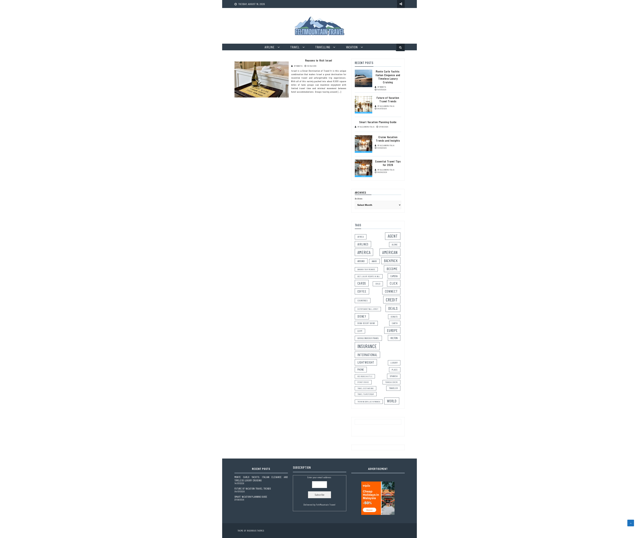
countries (362, 300)
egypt (360, 331)
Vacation (352, 47)
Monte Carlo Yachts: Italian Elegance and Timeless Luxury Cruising (388, 76)
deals (393, 308)
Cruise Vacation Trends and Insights (388, 138)
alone (395, 244)
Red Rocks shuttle (364, 376)
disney (361, 316)
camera (394, 276)
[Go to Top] (630, 523)
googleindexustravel (368, 338)
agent (393, 235)
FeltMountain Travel (325, 504)
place (395, 369)
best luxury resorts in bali (368, 276)
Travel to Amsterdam (365, 394)
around (361, 261)
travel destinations (365, 388)
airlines (363, 244)
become (392, 268)
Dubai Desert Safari (366, 323)
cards (361, 283)
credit (392, 299)
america (364, 252)
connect (391, 291)
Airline (270, 47)
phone (360, 369)
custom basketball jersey (367, 309)
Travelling (322, 47)
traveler (393, 388)
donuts (394, 316)
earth (395, 323)
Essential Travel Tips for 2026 (388, 163)
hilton (394, 338)
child (377, 283)
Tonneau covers (391, 382)
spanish (394, 376)
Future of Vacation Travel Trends (388, 99)
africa (360, 236)
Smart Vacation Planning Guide (377, 122)
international (367, 355)
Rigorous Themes (255, 530)
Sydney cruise (363, 382)
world (392, 401)
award (374, 261)
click (394, 283)
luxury (394, 362)
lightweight (365, 362)
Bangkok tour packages (366, 269)
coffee (361, 291)
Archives (359, 198)
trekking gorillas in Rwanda (368, 402)
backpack (391, 260)
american (390, 252)
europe (392, 330)
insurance (367, 346)
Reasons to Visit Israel (318, 60)
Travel (294, 47)
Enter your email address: (319, 491)
